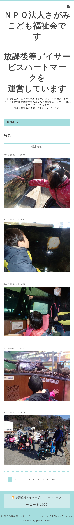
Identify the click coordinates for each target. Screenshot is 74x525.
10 (53, 479)
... (59, 479)
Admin (48, 520)
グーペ (39, 520)
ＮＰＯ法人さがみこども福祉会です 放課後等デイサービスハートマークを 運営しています (37, 51)
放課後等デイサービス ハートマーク (28, 516)
